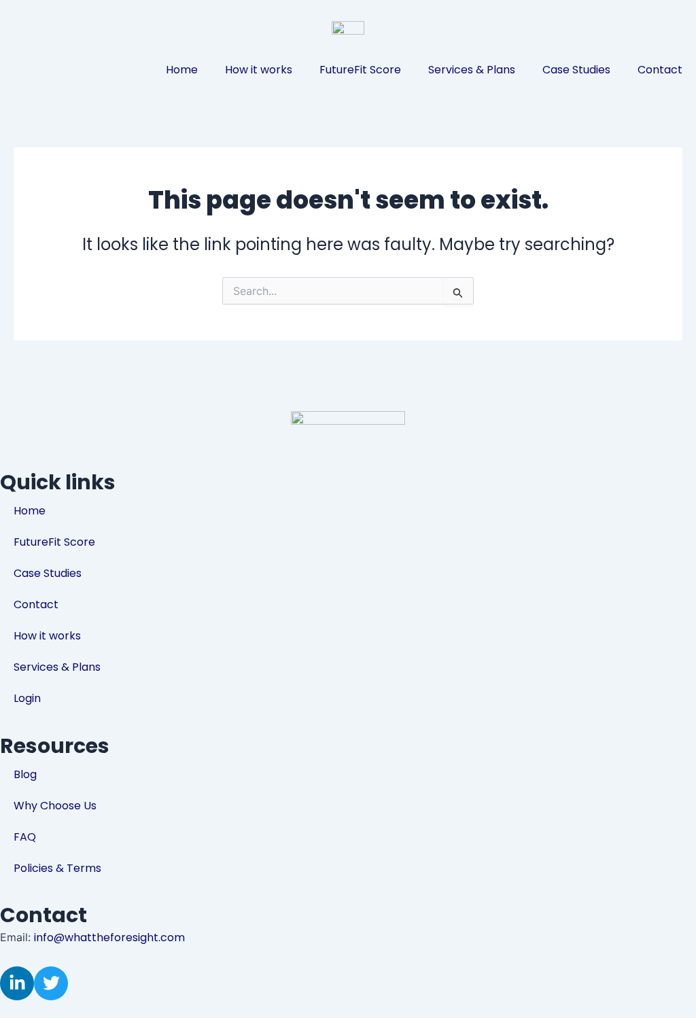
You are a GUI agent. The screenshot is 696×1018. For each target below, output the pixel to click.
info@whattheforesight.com (109, 937)
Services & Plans (471, 69)
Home (182, 69)
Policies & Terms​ (57, 868)
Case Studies (576, 69)
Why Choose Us (55, 805)
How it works (258, 69)
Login (27, 698)
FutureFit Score (360, 69)
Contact (660, 69)
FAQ (25, 837)
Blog (25, 774)
